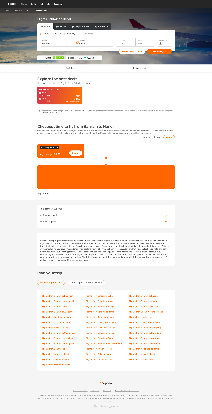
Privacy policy (107, 391)
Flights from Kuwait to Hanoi (55, 354)
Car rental (58, 4)
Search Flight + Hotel (132, 51)
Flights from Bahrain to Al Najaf (57, 312)
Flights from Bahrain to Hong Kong (145, 333)
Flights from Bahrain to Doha (99, 296)
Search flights (159, 51)
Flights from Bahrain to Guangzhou (58, 333)
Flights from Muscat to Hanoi (55, 359)
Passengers (163, 40)
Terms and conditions (80, 391)
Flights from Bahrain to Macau (100, 333)
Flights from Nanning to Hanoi (100, 312)
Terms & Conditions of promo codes (127, 391)
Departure (122, 41)
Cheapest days (139, 68)
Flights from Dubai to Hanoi (98, 354)
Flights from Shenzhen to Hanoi (100, 328)
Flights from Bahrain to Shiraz (143, 301)
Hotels (33, 4)
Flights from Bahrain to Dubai (56, 306)
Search (75, 153)
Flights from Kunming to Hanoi (100, 317)
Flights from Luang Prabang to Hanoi (146, 312)
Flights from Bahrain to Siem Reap (58, 338)
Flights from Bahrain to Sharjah (100, 306)
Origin (44, 41)
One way (169, 137)
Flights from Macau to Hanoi (55, 328)
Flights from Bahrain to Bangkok (101, 338)
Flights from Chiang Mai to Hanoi (101, 322)
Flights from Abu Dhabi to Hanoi (144, 349)
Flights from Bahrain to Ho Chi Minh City (104, 343)
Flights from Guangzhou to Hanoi (144, 322)
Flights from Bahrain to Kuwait (100, 301)
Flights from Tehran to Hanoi (99, 359)
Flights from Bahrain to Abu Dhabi (58, 301)
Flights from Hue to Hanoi (141, 317)
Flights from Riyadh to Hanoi (99, 349)
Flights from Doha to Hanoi (54, 349)
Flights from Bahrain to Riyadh (143, 296)
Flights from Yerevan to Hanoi (56, 365)
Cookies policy (95, 391)
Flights (24, 4)
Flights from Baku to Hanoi (141, 359)
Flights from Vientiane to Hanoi (56, 317)
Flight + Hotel (45, 4)
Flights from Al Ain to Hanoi (142, 354)
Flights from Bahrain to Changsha (58, 343)
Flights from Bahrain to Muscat (143, 306)
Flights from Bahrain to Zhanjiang (145, 328)
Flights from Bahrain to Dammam (57, 296)
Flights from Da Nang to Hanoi (56, 322)
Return (140, 41)
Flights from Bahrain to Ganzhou (144, 338)
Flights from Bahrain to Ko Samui (144, 343)
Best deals (70, 68)
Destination (83, 41)
